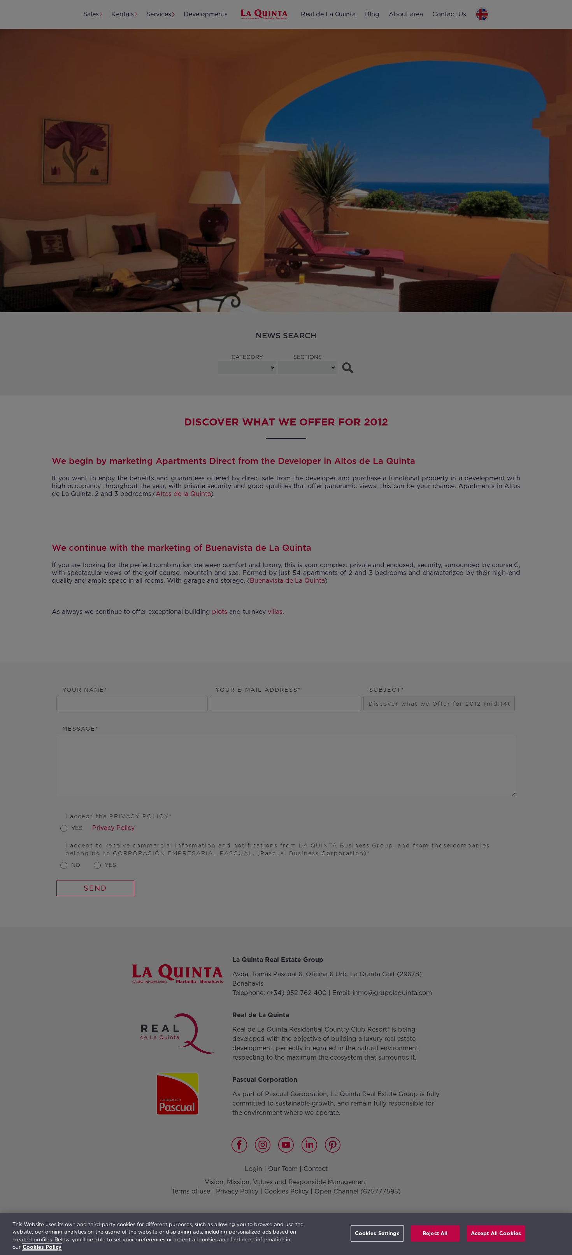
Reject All (435, 1233)
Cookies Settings (377, 1233)
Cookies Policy (42, 1247)
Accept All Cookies (496, 1233)
